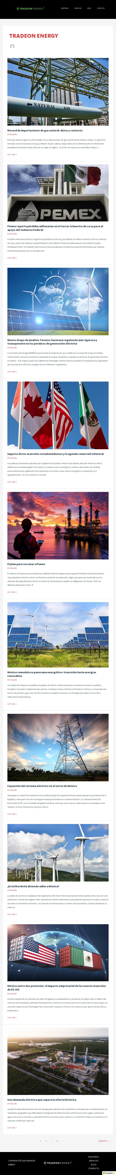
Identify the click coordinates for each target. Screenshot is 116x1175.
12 (57, 1140)
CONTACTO (101, 8)
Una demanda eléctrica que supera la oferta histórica (42, 1099)
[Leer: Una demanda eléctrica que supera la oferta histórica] (57, 1061)
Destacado (12, 134)
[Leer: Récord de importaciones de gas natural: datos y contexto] (57, 91)
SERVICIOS (77, 8)
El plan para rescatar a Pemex (26, 564)
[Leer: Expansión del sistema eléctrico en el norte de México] (57, 747)
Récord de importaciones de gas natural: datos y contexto (45, 130)
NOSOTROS (64, 8)
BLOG (89, 8)
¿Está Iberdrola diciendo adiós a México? (33, 886)
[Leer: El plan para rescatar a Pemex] (57, 525)
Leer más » (12, 154)
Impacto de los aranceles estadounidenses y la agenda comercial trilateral (55, 454)
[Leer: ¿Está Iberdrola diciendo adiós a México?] (57, 852)
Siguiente (104, 1140)
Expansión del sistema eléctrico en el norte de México (42, 786)
